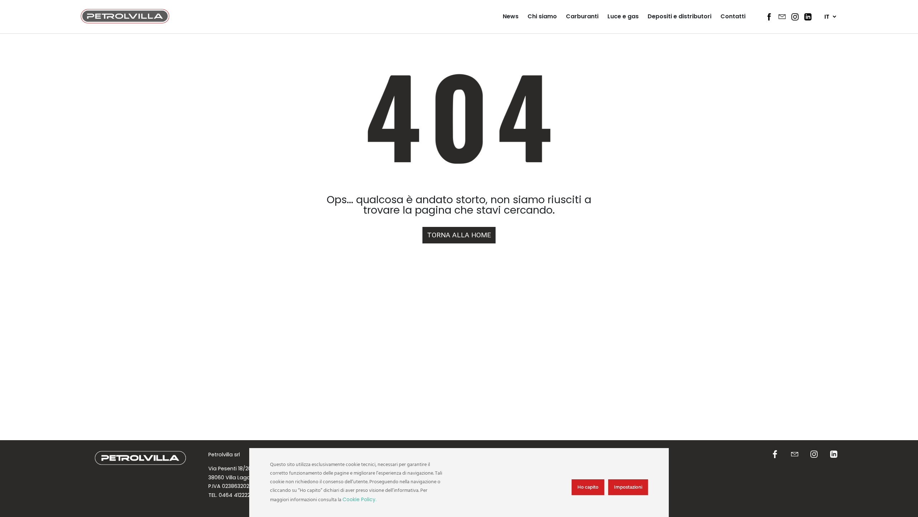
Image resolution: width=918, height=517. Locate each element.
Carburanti (582, 16)
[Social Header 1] (769, 16)
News (511, 16)
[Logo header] (125, 21)
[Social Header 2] (782, 16)
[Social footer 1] (775, 454)
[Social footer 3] (814, 454)
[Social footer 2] (794, 454)
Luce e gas (623, 16)
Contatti (733, 16)
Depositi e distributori (679, 16)
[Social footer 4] (833, 454)
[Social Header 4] (807, 16)
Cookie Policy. (359, 499)
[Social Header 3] (795, 16)
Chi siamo (542, 16)
